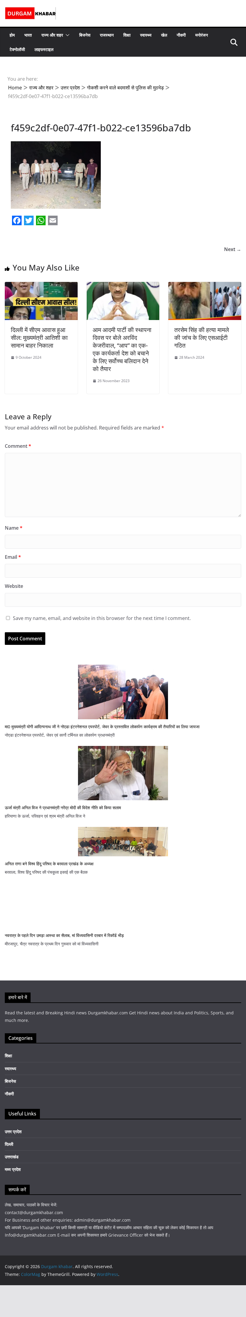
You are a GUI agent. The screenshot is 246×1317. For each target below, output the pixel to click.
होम (12, 35)
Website (14, 586)
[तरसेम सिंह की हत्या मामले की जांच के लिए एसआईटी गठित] (204, 286)
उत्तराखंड (12, 1157)
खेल (164, 35)
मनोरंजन (201, 35)
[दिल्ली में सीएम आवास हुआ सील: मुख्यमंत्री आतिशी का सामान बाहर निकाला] (41, 286)
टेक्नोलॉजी (17, 49)
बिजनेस (84, 35)
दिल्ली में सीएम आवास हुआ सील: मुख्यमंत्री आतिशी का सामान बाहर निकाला (39, 337)
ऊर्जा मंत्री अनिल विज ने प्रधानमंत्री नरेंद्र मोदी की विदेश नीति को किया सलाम (63, 807)
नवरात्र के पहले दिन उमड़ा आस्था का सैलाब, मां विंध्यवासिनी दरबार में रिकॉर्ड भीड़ (64, 935)
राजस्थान (107, 35)
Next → (232, 249)
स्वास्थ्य (146, 35)
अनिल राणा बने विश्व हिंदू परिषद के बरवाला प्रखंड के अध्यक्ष (49, 864)
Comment (18, 446)
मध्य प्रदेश (13, 1169)
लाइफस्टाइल (43, 49)
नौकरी (181, 35)
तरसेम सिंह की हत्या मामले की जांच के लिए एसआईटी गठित (201, 337)
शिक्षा (126, 35)
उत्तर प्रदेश (13, 1131)
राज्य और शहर (52, 35)
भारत (28, 35)
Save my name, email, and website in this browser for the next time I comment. (102, 618)
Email (13, 557)
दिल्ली (9, 1144)
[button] (66, 35)
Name (13, 528)
